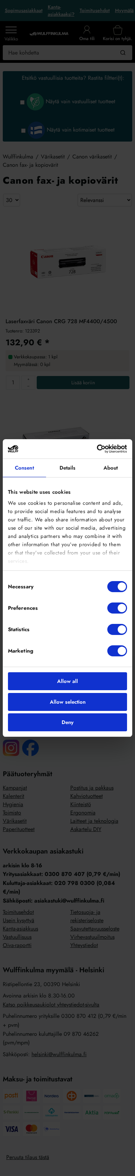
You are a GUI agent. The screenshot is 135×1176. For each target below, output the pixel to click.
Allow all (67, 681)
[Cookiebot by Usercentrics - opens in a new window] (97, 448)
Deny (67, 722)
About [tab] (111, 468)
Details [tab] (68, 468)
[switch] (117, 608)
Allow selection (68, 702)
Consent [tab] (24, 468)
